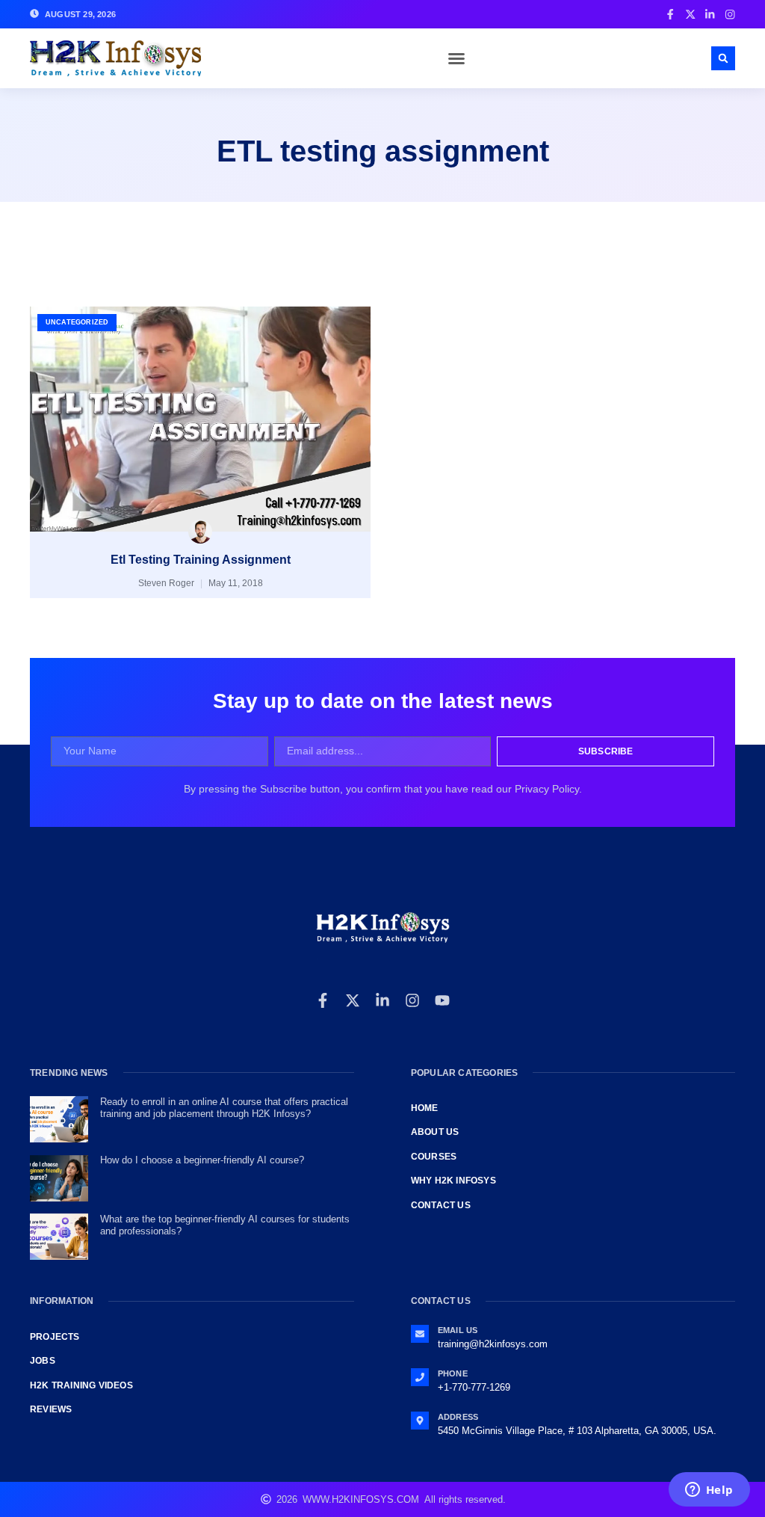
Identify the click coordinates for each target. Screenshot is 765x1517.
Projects (55, 1337)
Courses (433, 1156)
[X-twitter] (352, 1000)
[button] (456, 58)
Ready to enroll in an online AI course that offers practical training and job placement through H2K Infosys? (224, 1107)
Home (425, 1108)
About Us (435, 1132)
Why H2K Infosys (453, 1180)
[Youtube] (442, 1000)
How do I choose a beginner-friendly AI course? (202, 1160)
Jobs (42, 1361)
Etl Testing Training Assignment (201, 559)
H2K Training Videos (81, 1385)
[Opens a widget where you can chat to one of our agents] (709, 1491)
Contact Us (441, 1205)
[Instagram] (412, 1000)
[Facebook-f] (322, 1000)
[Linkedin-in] (382, 1000)
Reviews (51, 1409)
